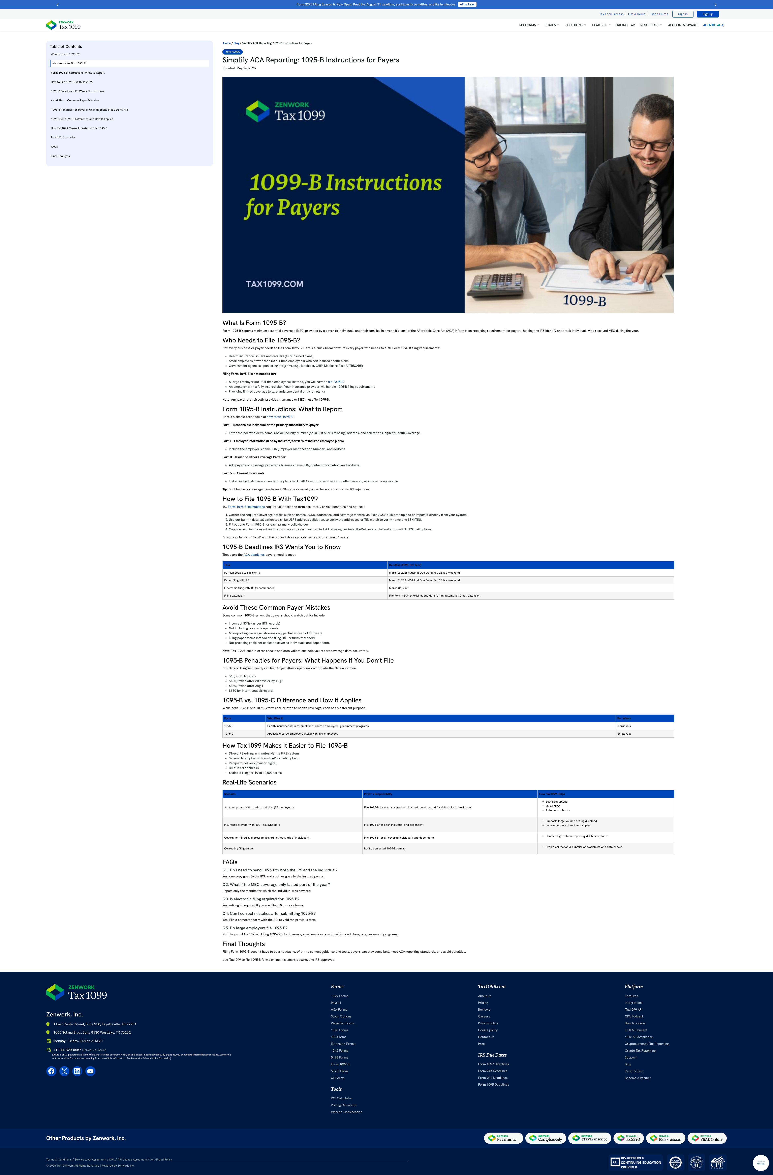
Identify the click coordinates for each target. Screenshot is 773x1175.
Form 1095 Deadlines (493, 1084)
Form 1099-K (340, 1064)
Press (482, 1044)
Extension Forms (343, 1044)
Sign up (708, 14)
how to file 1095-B (280, 417)
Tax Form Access (611, 14)
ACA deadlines (254, 554)
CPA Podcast (634, 1016)
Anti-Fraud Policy (161, 1159)
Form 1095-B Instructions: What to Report (78, 72)
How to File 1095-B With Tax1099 (72, 82)
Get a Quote (659, 14)
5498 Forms (339, 1057)
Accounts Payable (683, 25)
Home (227, 43)
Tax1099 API (633, 1009)
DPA (112, 1159)
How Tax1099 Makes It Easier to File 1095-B (79, 128)
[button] (529, 25)
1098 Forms (339, 1030)
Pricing (483, 1003)
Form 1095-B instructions (246, 507)
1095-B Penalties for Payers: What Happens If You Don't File (89, 109)
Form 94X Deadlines (492, 1071)
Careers (484, 1016)
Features (631, 996)
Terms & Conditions (59, 1159)
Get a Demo (636, 14)
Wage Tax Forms (343, 1023)
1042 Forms (339, 1050)
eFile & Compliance (639, 1037)
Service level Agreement (90, 1159)
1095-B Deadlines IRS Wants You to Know (77, 91)
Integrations (634, 1003)
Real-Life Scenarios (63, 137)
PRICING (621, 25)
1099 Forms (339, 996)
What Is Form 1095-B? (65, 54)
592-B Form (339, 1071)
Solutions (574, 25)
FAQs (54, 146)
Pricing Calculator (344, 1105)
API (633, 25)
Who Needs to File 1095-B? (69, 63)
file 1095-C (336, 382)
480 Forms (338, 1037)
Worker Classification (346, 1112)
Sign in (683, 14)
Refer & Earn (634, 1071)
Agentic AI (712, 25)
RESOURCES (649, 25)
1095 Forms (232, 52)
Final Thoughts (60, 156)
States (551, 25)
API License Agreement (132, 1159)
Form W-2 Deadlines (493, 1078)
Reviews (484, 1009)
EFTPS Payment (636, 1030)
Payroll (336, 1003)
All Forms (338, 1078)
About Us (484, 996)
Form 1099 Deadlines (493, 1064)
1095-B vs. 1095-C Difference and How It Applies (82, 119)
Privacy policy (488, 1023)
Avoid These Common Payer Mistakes (75, 100)
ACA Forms (339, 1009)
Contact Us (486, 1037)
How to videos (635, 1023)
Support (631, 1057)
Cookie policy (488, 1030)
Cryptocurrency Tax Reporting (647, 1044)
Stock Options (341, 1016)
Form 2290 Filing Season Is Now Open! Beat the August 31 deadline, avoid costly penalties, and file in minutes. (385, 4)
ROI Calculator (341, 1098)
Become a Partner (638, 1078)
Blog (236, 43)
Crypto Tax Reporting (640, 1050)
